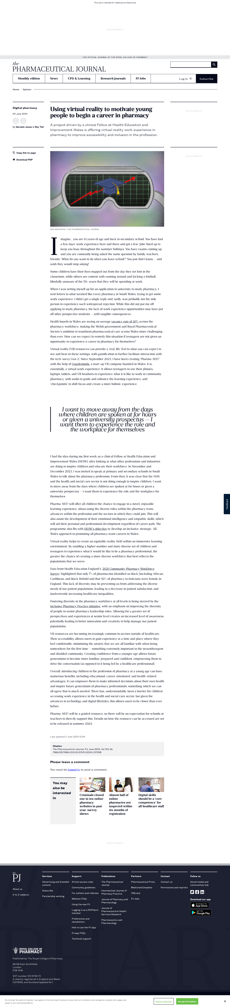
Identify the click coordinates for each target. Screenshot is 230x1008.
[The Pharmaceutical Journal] (59, 66)
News (54, 78)
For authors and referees (85, 893)
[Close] (225, 1001)
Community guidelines (83, 887)
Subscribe (206, 78)
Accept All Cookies (187, 1001)
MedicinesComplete (141, 887)
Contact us (166, 881)
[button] (227, 504)
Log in (183, 78)
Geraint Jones (24, 126)
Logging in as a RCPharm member (85, 911)
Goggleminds (80, 364)
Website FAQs (79, 898)
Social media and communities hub (199, 883)
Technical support (81, 938)
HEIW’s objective (95, 529)
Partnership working (53, 896)
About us (17, 888)
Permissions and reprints (174, 887)
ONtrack (135, 893)
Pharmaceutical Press (143, 881)
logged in (74, 769)
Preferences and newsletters (80, 920)
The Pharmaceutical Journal (112, 883)
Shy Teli (39, 126)
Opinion (27, 89)
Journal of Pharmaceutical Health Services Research (113, 911)
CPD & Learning (79, 78)
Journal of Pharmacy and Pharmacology (114, 900)
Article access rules (82, 881)
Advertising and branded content (55, 883)
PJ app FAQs (78, 932)
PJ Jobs (141, 78)
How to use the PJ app (84, 927)
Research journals (113, 78)
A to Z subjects (21, 894)
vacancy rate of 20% (124, 321)
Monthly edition (29, 78)
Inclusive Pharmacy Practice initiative (75, 606)
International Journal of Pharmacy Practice (114, 892)
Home (16, 89)
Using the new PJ (81, 904)
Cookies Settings (163, 1001)
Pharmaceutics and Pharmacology (111, 921)
